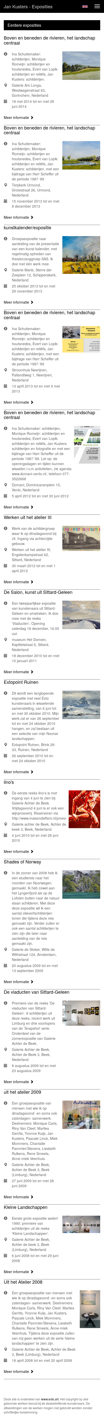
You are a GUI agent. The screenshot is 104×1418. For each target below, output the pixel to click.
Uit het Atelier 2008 (23, 1281)
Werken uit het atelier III (27, 517)
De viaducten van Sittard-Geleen (36, 991)
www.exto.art (50, 1399)
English (85, 6)
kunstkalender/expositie (27, 227)
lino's (9, 782)
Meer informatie (17, 117)
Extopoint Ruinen (21, 682)
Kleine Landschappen (25, 1207)
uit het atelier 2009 (22, 1091)
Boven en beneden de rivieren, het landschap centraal (49, 40)
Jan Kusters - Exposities (28, 6)
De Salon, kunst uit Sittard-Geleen (38, 592)
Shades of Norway (22, 861)
